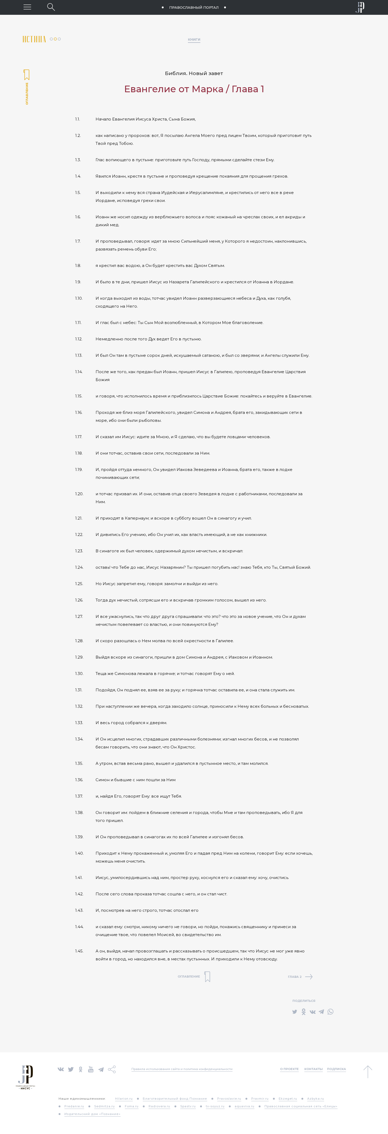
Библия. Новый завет (194, 73)
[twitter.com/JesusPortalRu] (71, 1068)
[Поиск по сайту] (51, 7)
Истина (36, 39)
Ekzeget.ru (288, 1098)
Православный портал (194, 7)
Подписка (336, 1069)
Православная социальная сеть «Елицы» (301, 1106)
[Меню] (27, 7)
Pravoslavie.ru (229, 1098)
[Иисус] (360, 7)
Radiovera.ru (159, 1106)
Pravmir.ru (260, 1098)
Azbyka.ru (315, 1098)
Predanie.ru (74, 1106)
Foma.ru (132, 1106)
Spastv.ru (188, 1106)
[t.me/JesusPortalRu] (101, 1068)
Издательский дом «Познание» (92, 1114)
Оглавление (26, 88)
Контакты (313, 1069)
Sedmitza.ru (104, 1106)
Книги (194, 39)
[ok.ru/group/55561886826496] (80, 1068)
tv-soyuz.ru (215, 1106)
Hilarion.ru (124, 1098)
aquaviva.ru (244, 1106)
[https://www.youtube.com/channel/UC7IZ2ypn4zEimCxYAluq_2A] (91, 1068)
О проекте (289, 1069)
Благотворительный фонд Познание (175, 1098)
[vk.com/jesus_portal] (61, 1068)
